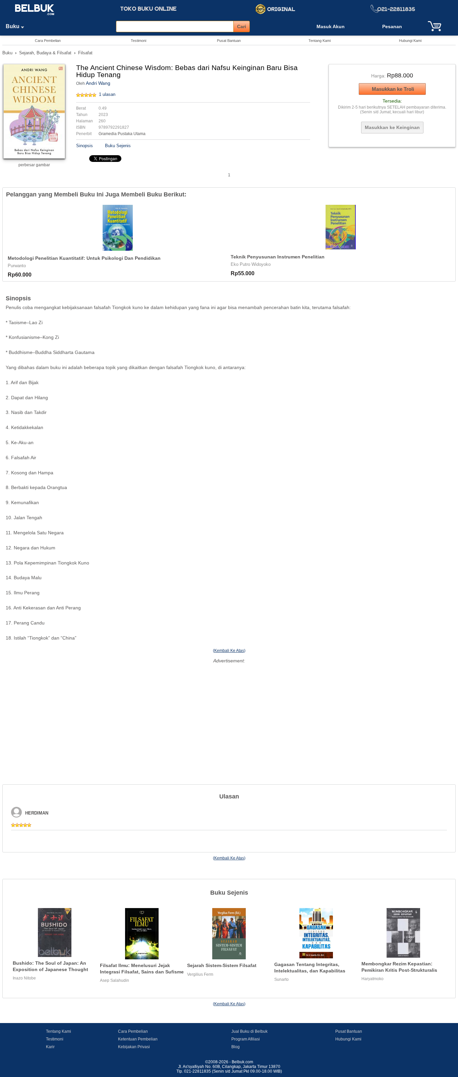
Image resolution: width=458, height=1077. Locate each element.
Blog (235, 1046)
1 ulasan (107, 94)
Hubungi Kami (410, 41)
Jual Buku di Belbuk (249, 1031)
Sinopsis (84, 145)
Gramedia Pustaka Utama (122, 133)
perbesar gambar (34, 165)
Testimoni (138, 41)
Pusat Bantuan (229, 41)
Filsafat (85, 52)
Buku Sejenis (118, 145)
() (229, 650)
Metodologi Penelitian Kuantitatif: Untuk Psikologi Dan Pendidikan (84, 258)
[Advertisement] (229, 712)
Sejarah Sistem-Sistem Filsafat (221, 965)
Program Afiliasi (245, 1039)
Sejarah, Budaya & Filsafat (45, 52)
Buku (13, 26)
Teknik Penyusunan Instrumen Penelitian (278, 256)
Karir (50, 1046)
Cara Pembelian (48, 41)
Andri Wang (98, 83)
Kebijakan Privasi (134, 1046)
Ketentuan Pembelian (138, 1039)
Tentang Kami (319, 41)
